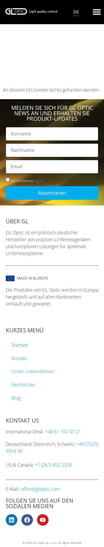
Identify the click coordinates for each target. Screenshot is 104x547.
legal (38, 180)
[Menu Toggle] (96, 11)
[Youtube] (43, 520)
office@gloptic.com (40, 489)
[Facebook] (27, 520)
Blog (16, 398)
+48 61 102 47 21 (63, 432)
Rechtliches (23, 385)
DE (76, 12)
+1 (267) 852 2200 (53, 465)
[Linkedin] (11, 520)
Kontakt (19, 358)
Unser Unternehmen (33, 371)
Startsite (20, 345)
